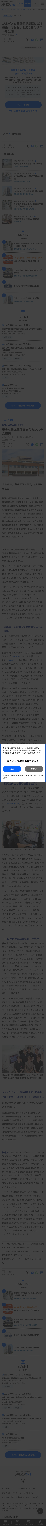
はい (12, 768)
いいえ (34, 768)
